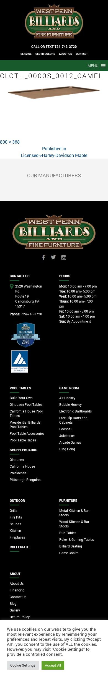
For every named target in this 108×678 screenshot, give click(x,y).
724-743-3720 (66, 46)
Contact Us (18, 597)
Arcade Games (70, 442)
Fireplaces (17, 537)
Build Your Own (21, 398)
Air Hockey (67, 398)
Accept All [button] (53, 665)
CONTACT (82, 54)
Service (26, 54)
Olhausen (17, 459)
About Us (17, 583)
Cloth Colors (45, 54)
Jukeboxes (67, 435)
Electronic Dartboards (75, 411)
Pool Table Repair (23, 440)
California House (22, 466)
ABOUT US (65, 54)
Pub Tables (67, 532)
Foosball (65, 429)
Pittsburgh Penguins (25, 479)
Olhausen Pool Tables (26, 404)
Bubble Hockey (70, 404)
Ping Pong (67, 449)
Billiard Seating (70, 546)
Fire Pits (16, 517)
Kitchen (15, 530)
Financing (17, 590)
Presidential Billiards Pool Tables (25, 424)
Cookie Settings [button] (22, 665)
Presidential (18, 473)
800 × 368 (10, 142)
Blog (13, 603)
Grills (13, 510)
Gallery (15, 610)
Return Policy (20, 617)
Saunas (15, 524)
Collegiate (19, 547)
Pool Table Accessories (27, 433)
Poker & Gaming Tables (76, 539)
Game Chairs (68, 553)
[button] (93, 65)
